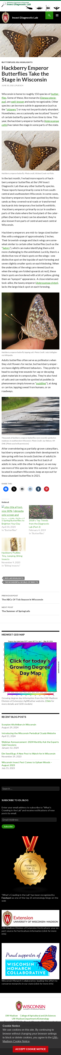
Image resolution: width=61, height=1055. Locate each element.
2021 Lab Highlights (13, 578)
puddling (41, 383)
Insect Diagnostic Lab (25, 17)
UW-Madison (11, 1015)
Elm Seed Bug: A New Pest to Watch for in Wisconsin (28, 753)
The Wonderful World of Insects (21, 582)
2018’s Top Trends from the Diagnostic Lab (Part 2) (39, 523)
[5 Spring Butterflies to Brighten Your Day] (14, 512)
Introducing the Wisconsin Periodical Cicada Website (29, 733)
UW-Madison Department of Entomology (30, 1018)
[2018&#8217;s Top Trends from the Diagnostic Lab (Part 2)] (41, 512)
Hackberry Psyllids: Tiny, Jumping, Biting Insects (12, 555)
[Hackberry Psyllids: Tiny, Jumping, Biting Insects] (14, 544)
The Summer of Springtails (16, 609)
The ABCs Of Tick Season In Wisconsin (22, 597)
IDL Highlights (24, 62)
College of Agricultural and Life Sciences (38, 1015)
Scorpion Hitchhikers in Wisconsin (19, 724)
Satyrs (6, 247)
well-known (17, 101)
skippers (11, 109)
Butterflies (8, 62)
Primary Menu (57, 15)
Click (48, 701)
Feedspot (6, 897)
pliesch (19, 85)
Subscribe (8, 826)
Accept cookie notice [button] (30, 1049)
